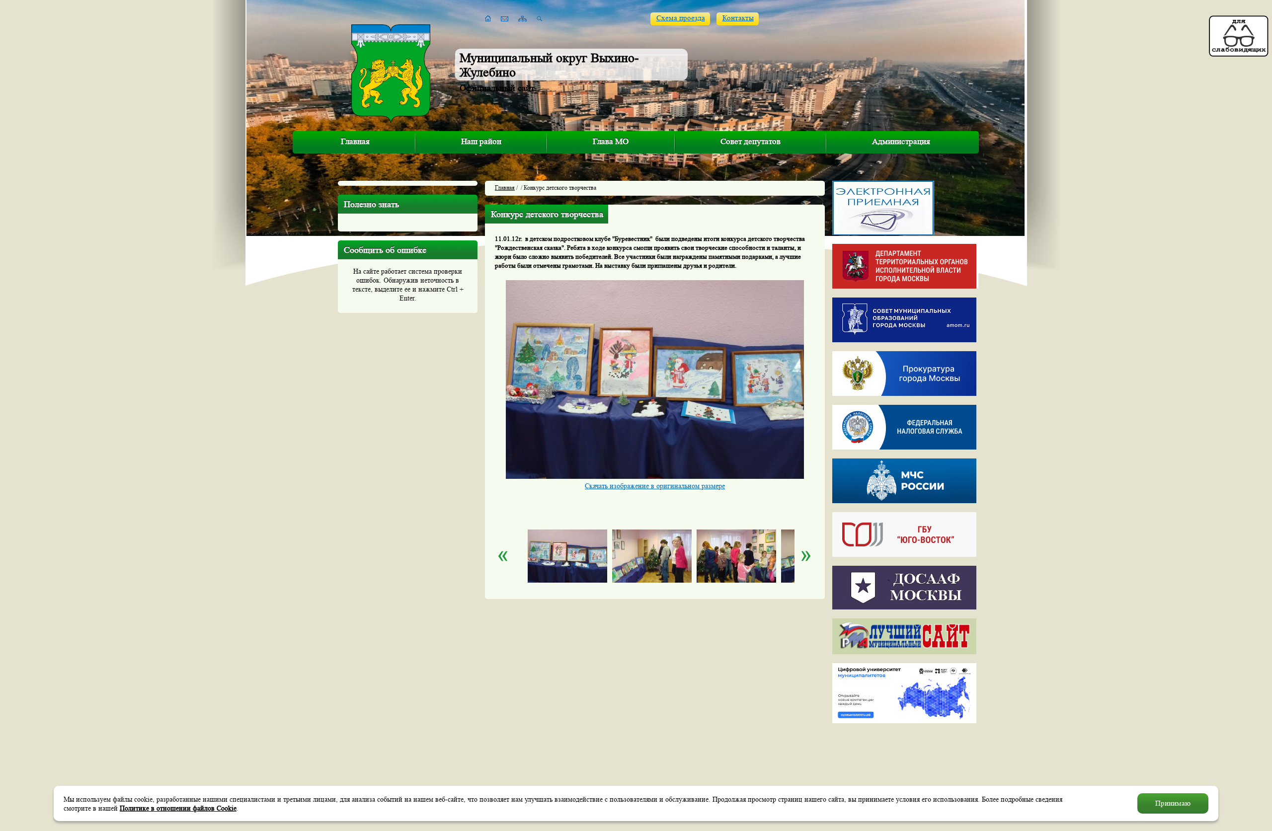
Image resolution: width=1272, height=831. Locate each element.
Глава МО (611, 141)
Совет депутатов (750, 141)
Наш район (481, 141)
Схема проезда (680, 18)
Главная (355, 141)
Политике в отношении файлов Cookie (178, 808)
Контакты (738, 18)
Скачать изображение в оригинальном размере (655, 486)
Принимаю (1173, 803)
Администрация (901, 141)
